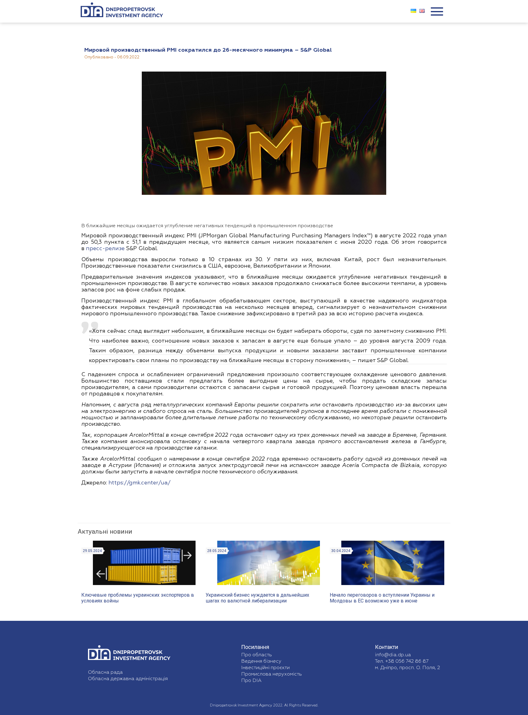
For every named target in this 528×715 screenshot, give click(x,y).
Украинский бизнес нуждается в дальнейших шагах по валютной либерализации (257, 598)
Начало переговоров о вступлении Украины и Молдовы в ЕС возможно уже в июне (382, 598)
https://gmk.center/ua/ (139, 483)
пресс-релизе (105, 248)
